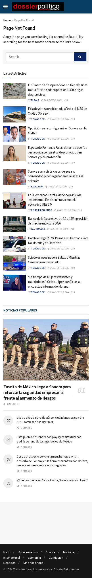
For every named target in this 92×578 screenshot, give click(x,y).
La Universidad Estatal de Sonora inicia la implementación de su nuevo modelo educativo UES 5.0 (54, 200)
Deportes (9, 563)
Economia (34, 557)
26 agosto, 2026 (52, 100)
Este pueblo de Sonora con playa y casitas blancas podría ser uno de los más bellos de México (49, 439)
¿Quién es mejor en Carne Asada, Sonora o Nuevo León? (52, 480)
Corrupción (56, 557)
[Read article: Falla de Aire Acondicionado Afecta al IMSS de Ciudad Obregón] (14, 114)
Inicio (6, 552)
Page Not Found (24, 20)
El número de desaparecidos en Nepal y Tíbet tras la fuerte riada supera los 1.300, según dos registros (58, 90)
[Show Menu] (5, 6)
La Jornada (38, 229)
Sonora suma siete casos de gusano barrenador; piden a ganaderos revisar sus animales (55, 176)
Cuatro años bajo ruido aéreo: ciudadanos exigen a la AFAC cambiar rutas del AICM (50, 420)
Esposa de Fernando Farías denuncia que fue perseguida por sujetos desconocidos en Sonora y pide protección (57, 152)
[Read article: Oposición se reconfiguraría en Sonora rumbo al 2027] (14, 134)
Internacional (11, 557)
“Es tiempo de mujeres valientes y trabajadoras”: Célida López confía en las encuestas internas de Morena (54, 282)
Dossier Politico (41, 210)
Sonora (50, 552)
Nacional (69, 552)
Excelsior (37, 186)
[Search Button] (80, 56)
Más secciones (33, 563)
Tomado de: (38, 119)
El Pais (35, 100)
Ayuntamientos (28, 552)
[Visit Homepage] (38, 6)
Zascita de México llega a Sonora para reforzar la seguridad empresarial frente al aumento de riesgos (37, 392)
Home (7, 20)
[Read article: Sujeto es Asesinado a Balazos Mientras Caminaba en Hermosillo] (14, 263)
